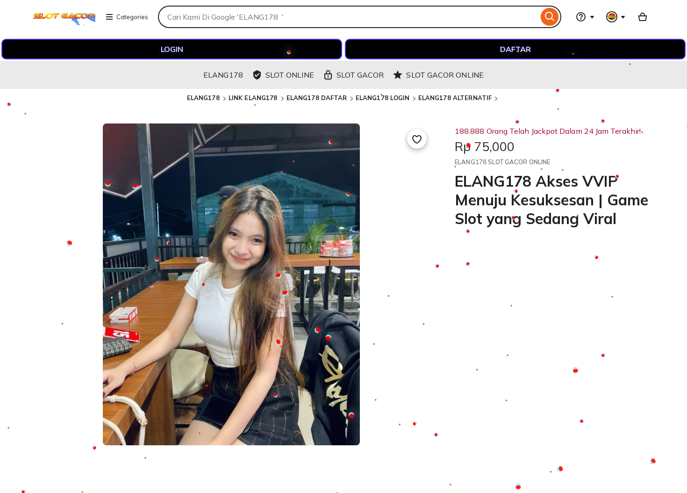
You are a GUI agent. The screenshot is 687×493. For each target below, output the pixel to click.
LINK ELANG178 (254, 98)
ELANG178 (204, 98)
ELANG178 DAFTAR (316, 98)
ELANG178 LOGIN (383, 98)
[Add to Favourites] (417, 139)
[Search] (549, 17)
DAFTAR (515, 49)
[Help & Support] (585, 17)
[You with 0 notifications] (616, 17)
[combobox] (348, 17)
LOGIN (172, 49)
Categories (132, 17)
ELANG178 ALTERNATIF (455, 98)
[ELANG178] (64, 22)
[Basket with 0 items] (642, 17)
